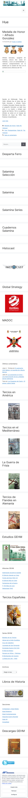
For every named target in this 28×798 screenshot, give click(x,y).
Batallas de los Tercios (9, 637)
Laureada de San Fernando (10, 645)
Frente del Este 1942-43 (10, 578)
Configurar (14, 794)
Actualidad (5, 722)
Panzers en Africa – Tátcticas (11, 653)
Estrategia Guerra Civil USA (10, 648)
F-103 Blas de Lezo (8, 586)
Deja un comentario (10, 135)
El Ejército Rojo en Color (9, 580)
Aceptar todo (14, 787)
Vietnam (5, 128)
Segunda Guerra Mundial (10, 717)
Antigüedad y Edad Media (10, 709)
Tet (24, 130)
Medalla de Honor (10, 125)
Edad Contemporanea (9, 714)
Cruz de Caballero (8, 643)
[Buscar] (23, 144)
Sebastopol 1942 (7, 588)
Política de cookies (6, 783)
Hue (5, 130)
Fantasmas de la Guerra (9, 583)
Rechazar (14, 790)
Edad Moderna (7, 711)
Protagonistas (12, 130)
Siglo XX (18, 125)
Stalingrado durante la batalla (11, 572)
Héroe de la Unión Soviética (11, 640)
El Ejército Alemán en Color (10, 575)
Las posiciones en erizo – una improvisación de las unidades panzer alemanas (13, 376)
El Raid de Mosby (7, 650)
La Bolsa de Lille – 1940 (9, 658)
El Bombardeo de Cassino (10, 656)
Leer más (5, 121)
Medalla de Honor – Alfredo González (13, 35)
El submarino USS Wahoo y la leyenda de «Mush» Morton (13, 370)
